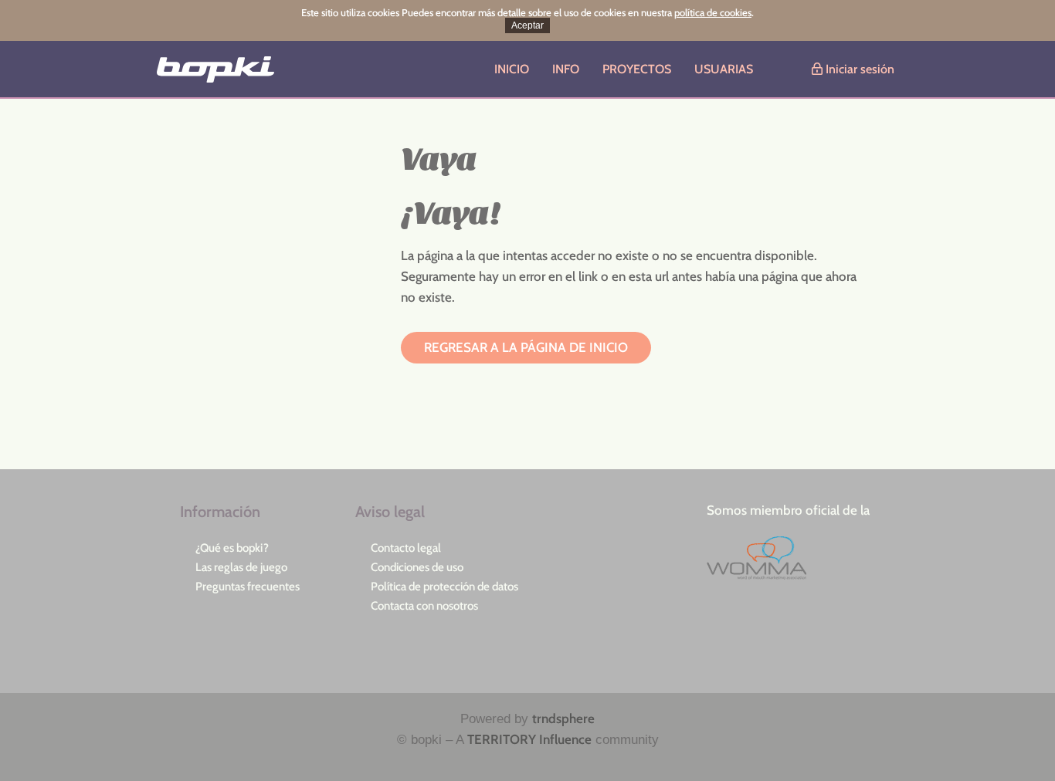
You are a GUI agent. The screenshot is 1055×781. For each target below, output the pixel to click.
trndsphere (563, 718)
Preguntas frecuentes (247, 586)
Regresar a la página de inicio (526, 347)
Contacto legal (406, 548)
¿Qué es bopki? (232, 548)
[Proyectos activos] (207, 70)
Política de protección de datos (444, 586)
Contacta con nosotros (424, 606)
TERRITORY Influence (529, 739)
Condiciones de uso (417, 567)
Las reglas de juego (241, 567)
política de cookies (712, 12)
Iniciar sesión (858, 69)
